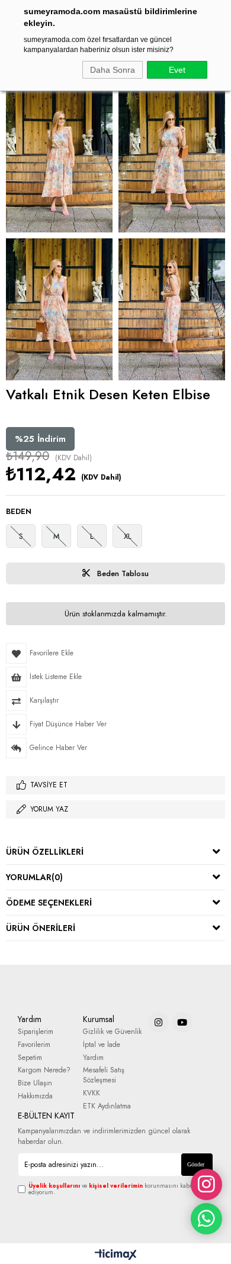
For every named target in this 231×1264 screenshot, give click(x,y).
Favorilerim (34, 1045)
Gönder (195, 1164)
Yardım (93, 1058)
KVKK (91, 1093)
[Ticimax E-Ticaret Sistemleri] (116, 1255)
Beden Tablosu (122, 573)
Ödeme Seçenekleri (49, 903)
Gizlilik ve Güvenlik (112, 1032)
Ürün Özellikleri (45, 852)
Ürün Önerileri (40, 928)
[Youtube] (182, 1022)
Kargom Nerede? (44, 1070)
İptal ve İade (101, 1045)
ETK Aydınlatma (107, 1106)
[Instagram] (158, 1022)
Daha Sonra (112, 70)
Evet (177, 70)
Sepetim (30, 1058)
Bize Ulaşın (35, 1083)
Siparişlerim (35, 1032)
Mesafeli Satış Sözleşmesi (103, 1075)
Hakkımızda (35, 1096)
